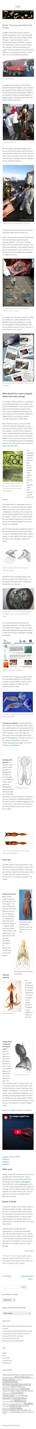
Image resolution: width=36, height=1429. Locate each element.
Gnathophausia (25, 1182)
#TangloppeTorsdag (26, 1375)
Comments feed (7, 1360)
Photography (18, 1258)
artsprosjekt (10, 1384)
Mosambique (6, 1404)
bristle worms (6, 1386)
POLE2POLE (6, 1408)
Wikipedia (15, 745)
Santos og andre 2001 (10, 446)
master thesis (5, 1401)
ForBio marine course (24, 1390)
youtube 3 (5, 1162)
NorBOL (11, 1258)
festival (17, 1389)
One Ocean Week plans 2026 (10, 1338)
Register (4, 1353)
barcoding (25, 1384)
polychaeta (16, 1408)
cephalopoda (6, 1261)
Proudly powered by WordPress (11, 1425)
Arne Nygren (19, 1379)
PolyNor (5, 1412)
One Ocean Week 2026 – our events (12, 1336)
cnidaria (13, 1386)
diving (23, 1387)
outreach (25, 1406)
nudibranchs (15, 1405)
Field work (5, 1258)
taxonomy (15, 1411)
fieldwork (5, 1391)
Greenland (17, 1392)
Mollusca (20, 1401)
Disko (18, 1386)
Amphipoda (22, 1377)
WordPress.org (6, 1363)
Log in (4, 1355)
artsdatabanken (10, 1381)
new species (15, 1404)
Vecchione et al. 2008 (15, 743)
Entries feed (5, 1358)
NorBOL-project (7, 97)
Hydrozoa (8, 1395)
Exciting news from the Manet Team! (13, 1341)
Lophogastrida (23, 1184)
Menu (18, 6)
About (19, 1256)
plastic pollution (15, 1261)
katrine (22, 1263)
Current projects (26, 1256)
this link (29, 869)
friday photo (6, 1393)
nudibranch (5, 1406)
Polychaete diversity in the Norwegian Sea (16, 1410)
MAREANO (23, 1395)
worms (4, 1413)
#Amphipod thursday (10, 1374)
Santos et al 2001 (20, 677)
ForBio (11, 1390)
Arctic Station (8, 1379)
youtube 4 (5, 1164)
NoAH (22, 1404)
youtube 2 (5, 1159)
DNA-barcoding (8, 1388)
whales (23, 1261)
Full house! (7, 1276)
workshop (29, 1412)
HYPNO (16, 1396)
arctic (31, 1377)
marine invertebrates (14, 1398)
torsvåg (23, 1412)
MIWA (12, 1401)
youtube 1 (5, 1157)
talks (9, 1412)
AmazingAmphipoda (8, 1377)
